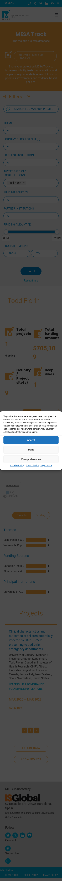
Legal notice (46, 465)
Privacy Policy (32, 465)
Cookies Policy (17, 465)
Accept (31, 440)
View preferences (31, 459)
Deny (31, 449)
